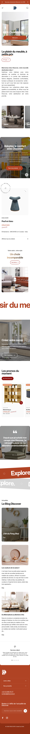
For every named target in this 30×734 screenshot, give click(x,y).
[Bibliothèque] (13, 394)
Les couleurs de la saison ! (11, 568)
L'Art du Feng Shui (11, 533)
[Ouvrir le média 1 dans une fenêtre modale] (25, 191)
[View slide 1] (13, 455)
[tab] (8, 378)
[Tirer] (15, 279)
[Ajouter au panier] (21, 402)
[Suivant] (28, 2)
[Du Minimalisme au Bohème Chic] (15, 602)
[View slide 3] (17, 455)
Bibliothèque (7, 410)
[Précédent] (2, 2)
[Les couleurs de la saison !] (15, 555)
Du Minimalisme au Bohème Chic (13, 615)
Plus (4, 537)
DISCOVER (5, 218)
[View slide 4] (18, 660)
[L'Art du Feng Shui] (15, 525)
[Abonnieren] (25, 711)
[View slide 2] (15, 455)
